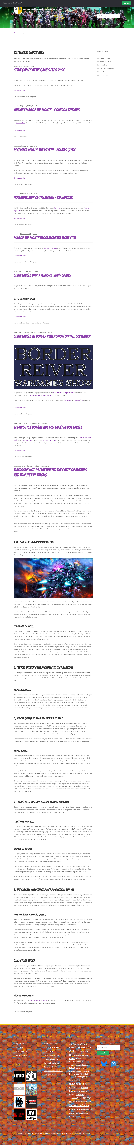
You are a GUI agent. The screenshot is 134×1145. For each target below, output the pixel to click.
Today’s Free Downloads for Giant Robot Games (48, 427)
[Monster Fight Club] (31, 1102)
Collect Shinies (49, 1051)
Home (18, 33)
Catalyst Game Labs (49, 440)
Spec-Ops (78, 1088)
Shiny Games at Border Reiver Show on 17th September (52, 336)
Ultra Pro (81, 1113)
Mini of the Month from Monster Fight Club (45, 237)
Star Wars (80, 1094)
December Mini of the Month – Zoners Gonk (44, 150)
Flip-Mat (78, 1059)
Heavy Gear (68, 400)
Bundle (70, 1044)
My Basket (19, 1047)
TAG (91, 1101)
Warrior (71, 1116)
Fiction (72, 1059)
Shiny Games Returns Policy (53, 1071)
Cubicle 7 (74, 1051)
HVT (88, 1065)
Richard (33, 66)
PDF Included (84, 1074)
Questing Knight (72, 1076)
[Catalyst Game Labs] (19, 1076)
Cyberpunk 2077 (85, 1051)
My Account (20, 1043)
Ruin (80, 1080)
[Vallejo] (31, 1114)
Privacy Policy (48, 1075)
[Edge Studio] (19, 1089)
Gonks (77, 1062)
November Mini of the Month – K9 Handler (43, 197)
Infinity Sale (79, 1068)
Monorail (86, 1071)
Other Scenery (103, 75)
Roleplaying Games (105, 61)
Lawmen (57, 208)
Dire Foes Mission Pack (81, 1055)
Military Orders (86, 1068)
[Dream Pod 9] (31, 1076)
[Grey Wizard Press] (31, 1089)
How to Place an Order (52, 1047)
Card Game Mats (78, 1044)
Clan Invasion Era (82, 1047)
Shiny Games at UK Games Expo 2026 (39, 70)
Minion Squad (78, 1071)
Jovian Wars (79, 400)
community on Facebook (38, 1000)
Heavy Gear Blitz (26, 440)
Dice (71, 1055)
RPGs (49, 25)
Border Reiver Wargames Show (64, 392)
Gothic (82, 1062)
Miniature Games (35, 25)
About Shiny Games (50, 1043)
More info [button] (19, 3)
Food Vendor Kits (85, 1059)
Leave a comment (46, 332)
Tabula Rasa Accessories (81, 1102)
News (27, 96)
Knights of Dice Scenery (106, 68)
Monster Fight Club (50, 248)
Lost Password (21, 1051)
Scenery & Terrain (63, 25)
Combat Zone (20, 123)
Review (23, 1012)
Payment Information (51, 1055)
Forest (71, 1062)
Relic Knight (81, 1077)
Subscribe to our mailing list (106, 1044)
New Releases (18, 25)
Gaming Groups (21, 1055)
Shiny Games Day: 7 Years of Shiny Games (42, 275)
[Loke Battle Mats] (19, 1102)
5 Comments (45, 466)
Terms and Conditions (51, 1067)
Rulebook (74, 1083)
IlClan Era (73, 1068)
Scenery (27, 262)
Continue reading (20, 90)
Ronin (75, 1079)
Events (23, 96)
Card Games (79, 25)
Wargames (33, 96)
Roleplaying (33, 323)
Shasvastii (72, 1088)
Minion (71, 1071)
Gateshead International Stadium (41, 395)
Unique (86, 1113)
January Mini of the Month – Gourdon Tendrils (46, 110)
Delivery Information (51, 1059)
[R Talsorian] (19, 1114)
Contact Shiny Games (51, 1063)
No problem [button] (127, 3)
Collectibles (103, 65)
